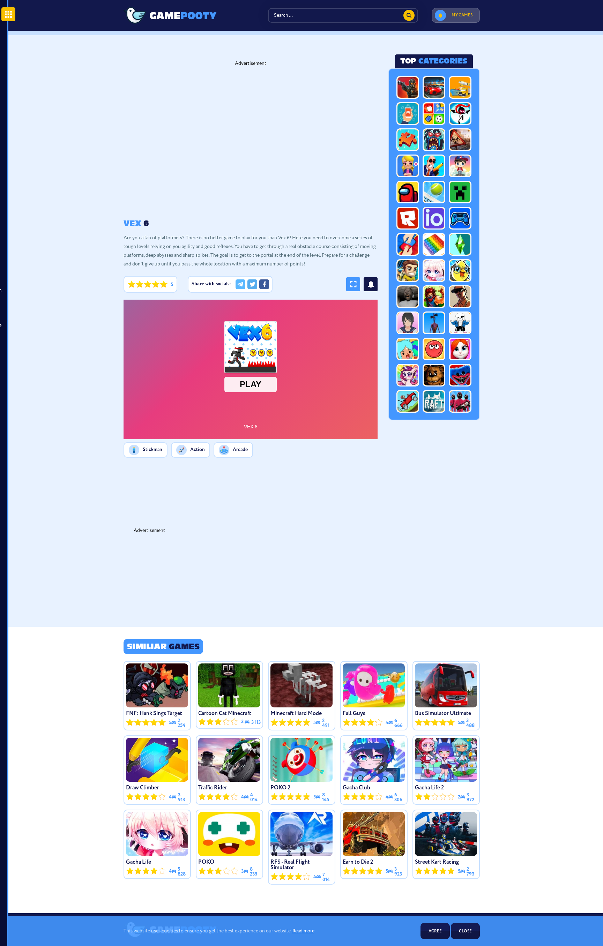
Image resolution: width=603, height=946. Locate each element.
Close (465, 931)
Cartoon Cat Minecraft (224, 713)
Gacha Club (356, 788)
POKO (206, 862)
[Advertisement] (225, 142)
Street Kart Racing (437, 862)
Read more (303, 931)
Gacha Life (138, 862)
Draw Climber (142, 788)
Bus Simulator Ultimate (443, 713)
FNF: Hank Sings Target (154, 713)
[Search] (409, 15)
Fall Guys (354, 713)
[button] (240, 284)
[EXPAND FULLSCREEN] (353, 284)
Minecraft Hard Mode (296, 713)
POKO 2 (280, 788)
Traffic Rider (212, 788)
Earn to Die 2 (358, 862)
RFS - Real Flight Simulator (290, 865)
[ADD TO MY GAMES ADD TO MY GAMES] (371, 284)
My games (462, 15)
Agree (435, 931)
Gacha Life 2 (429, 788)
